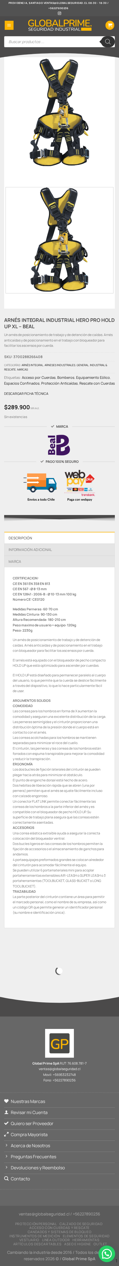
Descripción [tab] (20, 537)
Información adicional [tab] (30, 549)
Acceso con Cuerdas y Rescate (59, 1227)
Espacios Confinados (22, 383)
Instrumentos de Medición (34, 1236)
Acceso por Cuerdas (39, 377)
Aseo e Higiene (77, 1244)
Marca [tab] (15, 561)
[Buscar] (108, 41)
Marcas (22, 369)
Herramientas (86, 1240)
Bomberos (65, 377)
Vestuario (29, 1240)
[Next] (65, 173)
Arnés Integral (32, 365)
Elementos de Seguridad (86, 1236)
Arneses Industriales (60, 365)
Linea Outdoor (56, 1240)
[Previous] (49, 173)
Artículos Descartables (37, 1244)
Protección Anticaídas (59, 383)
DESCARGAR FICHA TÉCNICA (26, 393)
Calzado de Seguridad (81, 1224)
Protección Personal (36, 1224)
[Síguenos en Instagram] (59, 13)
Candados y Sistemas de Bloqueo (59, 1232)
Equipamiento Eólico (93, 377)
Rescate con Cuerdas (97, 383)
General (83, 365)
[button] (9, 25)
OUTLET (100, 1244)
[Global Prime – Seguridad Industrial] (59, 25)
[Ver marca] (59, 445)
